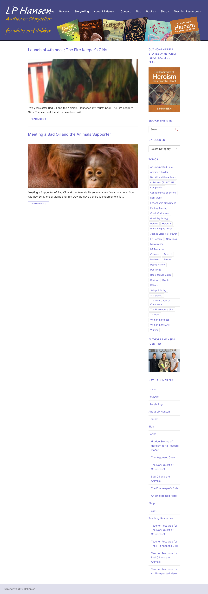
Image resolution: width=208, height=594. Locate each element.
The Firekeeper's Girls (161, 309)
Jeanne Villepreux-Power (163, 233)
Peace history (157, 264)
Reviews (154, 396)
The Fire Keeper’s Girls (164, 488)
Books (152, 434)
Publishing (155, 269)
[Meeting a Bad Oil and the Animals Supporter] (83, 166)
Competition (156, 187)
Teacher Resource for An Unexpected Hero (164, 571)
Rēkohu (154, 285)
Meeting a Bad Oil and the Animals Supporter (69, 134)
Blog (151, 426)
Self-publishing (158, 290)
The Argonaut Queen (163, 457)
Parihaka (155, 259)
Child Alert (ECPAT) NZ (162, 182)
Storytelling (156, 295)
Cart (153, 510)
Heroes (154, 223)
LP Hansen (156, 239)
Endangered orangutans (163, 202)
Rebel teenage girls (160, 274)
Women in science (159, 319)
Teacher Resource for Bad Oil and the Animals (164, 557)
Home (152, 389)
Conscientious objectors (163, 192)
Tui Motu (154, 314)
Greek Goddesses (159, 213)
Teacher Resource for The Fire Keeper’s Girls (164, 543)
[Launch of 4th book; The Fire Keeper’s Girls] (83, 81)
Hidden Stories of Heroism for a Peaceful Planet (165, 446)
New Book (171, 239)
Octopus (154, 254)
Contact (153, 419)
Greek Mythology (159, 218)
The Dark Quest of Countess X (160, 302)
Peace (167, 259)
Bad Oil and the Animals (163, 177)
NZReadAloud (157, 249)
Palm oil (168, 254)
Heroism (166, 223)
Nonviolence (156, 244)
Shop (152, 503)
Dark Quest (156, 197)
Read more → (38, 119)
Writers (154, 330)
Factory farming (158, 208)
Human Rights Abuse (161, 228)
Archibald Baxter (159, 172)
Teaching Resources (161, 518)
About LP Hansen (159, 411)
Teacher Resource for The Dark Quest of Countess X (164, 530)
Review (154, 280)
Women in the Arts (159, 324)
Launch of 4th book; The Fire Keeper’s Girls (67, 49)
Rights (165, 280)
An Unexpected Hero (161, 167)
